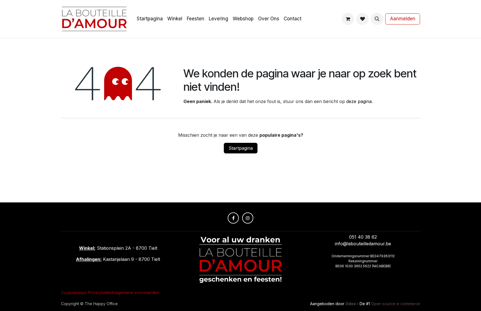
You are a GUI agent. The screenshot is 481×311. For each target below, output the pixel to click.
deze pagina (359, 101)
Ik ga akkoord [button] (403, 299)
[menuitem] (149, 19)
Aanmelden (402, 18)
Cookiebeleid (236, 299)
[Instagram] (247, 218)
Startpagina (241, 148)
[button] (377, 19)
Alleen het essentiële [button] (362, 299)
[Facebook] (233, 218)
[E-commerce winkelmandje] (348, 19)
